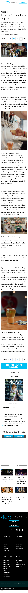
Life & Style (18, 546)
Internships (6, 548)
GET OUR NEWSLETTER (14, 372)
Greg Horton (6, 35)
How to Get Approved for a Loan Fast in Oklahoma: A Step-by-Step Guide (14, 422)
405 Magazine (8, 583)
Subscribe (23, 2)
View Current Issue (14, 376)
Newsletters (14, 525)
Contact (5, 544)
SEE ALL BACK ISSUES (14, 403)
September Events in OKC (7, 481)
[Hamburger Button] (2, 2)
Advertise (6, 542)
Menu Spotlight (7, 576)
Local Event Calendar (21, 564)
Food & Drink (4, 12)
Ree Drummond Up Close (11, 425)
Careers (5, 546)
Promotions (19, 560)
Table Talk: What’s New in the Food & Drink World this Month (13, 415)
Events (17, 542)
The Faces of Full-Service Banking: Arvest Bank (13, 418)
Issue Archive (19, 540)
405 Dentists (6, 562)
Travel (17, 562)
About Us (6, 540)
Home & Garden (19, 548)
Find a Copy (19, 566)
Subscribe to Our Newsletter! (14, 365)
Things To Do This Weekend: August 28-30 (14, 411)
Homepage (7, 477)
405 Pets (5, 570)
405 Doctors (6, 560)
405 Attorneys (7, 564)
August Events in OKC (21, 498)
